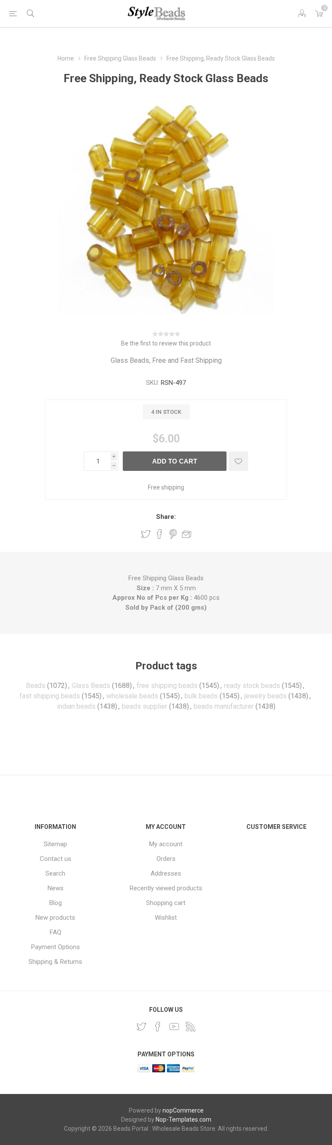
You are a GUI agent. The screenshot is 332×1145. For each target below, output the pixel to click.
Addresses (165, 873)
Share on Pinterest (173, 534)
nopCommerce (183, 1110)
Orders (166, 859)
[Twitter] (141, 1026)
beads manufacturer (224, 706)
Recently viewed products (166, 888)
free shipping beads (167, 685)
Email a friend (187, 534)
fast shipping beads (49, 696)
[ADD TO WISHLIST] (238, 461)
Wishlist (166, 917)
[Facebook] (158, 1026)
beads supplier (144, 706)
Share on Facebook (159, 534)
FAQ (55, 932)
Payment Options (55, 947)
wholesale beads (132, 696)
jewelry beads (265, 696)
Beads (35, 685)
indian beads (76, 706)
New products (55, 917)
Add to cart (174, 461)
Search (55, 873)
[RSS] (191, 1026)
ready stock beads (252, 685)
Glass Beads (91, 685)
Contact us (55, 859)
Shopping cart (165, 903)
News (56, 888)
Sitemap (55, 844)
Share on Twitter (145, 534)
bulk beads (201, 696)
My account (165, 844)
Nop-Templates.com (183, 1119)
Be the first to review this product (166, 343)
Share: (166, 517)
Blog (55, 903)
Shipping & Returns (55, 962)
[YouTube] (174, 1026)
